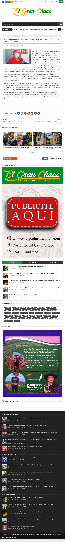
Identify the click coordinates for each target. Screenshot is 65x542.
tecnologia (36, 318)
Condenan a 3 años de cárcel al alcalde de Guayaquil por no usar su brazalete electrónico (34, 273)
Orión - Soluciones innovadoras (9, 537)
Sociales (14, 318)
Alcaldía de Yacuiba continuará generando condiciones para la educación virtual (29, 418)
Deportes (8, 310)
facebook (58, 158)
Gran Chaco (39, 313)
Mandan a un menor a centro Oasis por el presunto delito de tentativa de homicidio (30, 472)
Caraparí (8, 307)
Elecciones (54, 310)
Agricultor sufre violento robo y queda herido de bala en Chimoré (27, 266)
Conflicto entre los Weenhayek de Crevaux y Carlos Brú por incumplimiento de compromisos (32, 486)
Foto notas (24, 313)
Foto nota (16, 313)
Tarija (29, 318)
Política (40, 315)
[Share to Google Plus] (8, 145)
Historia (48, 313)
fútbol (31, 313)
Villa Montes (9, 321)
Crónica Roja (32, 307)
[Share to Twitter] (7, 145)
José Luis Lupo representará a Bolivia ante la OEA (23, 295)
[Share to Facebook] (5, 145)
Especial (8, 313)
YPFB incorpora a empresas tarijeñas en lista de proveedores (24, 479)
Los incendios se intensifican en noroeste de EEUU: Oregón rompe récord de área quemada (34, 280)
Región (55, 315)
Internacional (53, 29)
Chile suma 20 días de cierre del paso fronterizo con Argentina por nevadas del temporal (34, 287)
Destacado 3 (27, 310)
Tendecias (45, 318)
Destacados (36, 310)
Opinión (25, 315)
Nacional (18, 315)
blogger (51, 158)
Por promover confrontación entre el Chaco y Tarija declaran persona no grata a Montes (31, 465)
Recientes (18, 45)
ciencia (23, 307)
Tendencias (54, 318)
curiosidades (41, 307)
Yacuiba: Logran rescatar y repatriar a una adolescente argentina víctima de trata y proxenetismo (45, 149)
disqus (45, 158)
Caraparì (16, 307)
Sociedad (22, 318)
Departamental (51, 307)
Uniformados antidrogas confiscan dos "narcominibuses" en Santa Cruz (27, 425)
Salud (7, 318)
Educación (45, 310)
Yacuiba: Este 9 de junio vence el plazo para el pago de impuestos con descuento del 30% (17, 148)
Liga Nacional (9, 315)
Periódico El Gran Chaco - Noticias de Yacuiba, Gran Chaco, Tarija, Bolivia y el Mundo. (30, 534)
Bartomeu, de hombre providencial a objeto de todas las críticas (25, 457)
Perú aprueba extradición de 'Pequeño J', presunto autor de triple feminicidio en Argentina (32, 432)
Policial (32, 315)
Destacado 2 (17, 310)
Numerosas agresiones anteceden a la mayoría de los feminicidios (25, 446)
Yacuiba (11, 35)
